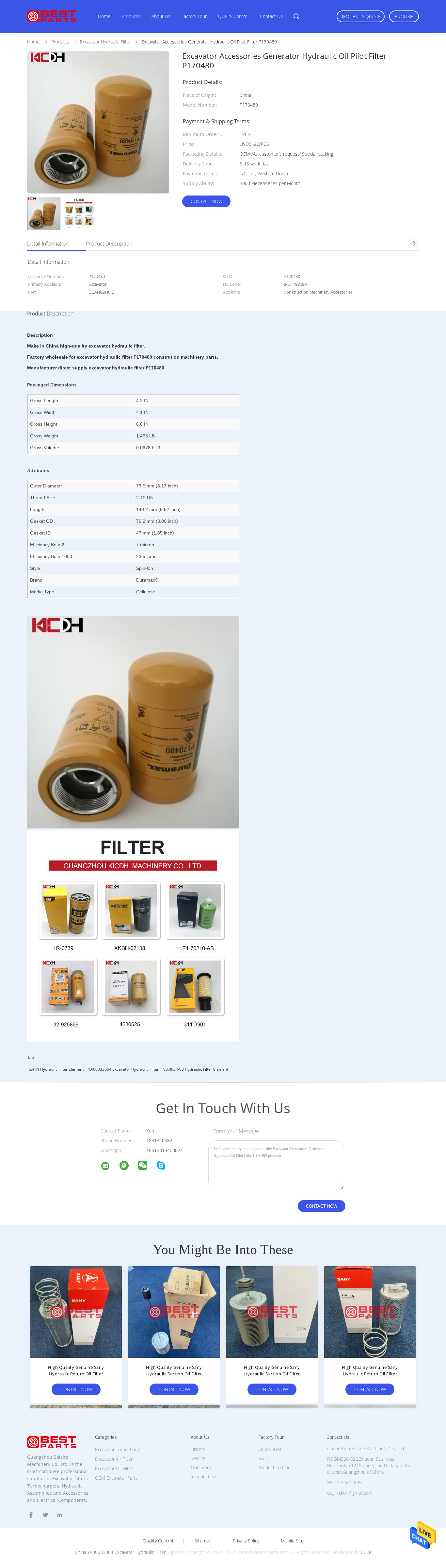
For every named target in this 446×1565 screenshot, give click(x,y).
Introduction (203, 1476)
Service (198, 1458)
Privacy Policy (246, 1541)
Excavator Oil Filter (114, 1468)
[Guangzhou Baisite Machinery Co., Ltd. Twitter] (45, 1515)
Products (131, 16)
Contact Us (271, 16)
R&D (263, 1458)
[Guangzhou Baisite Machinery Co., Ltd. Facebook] (31, 1515)
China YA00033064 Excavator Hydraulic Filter (120, 1552)
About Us (160, 16)
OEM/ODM (270, 1449)
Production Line (275, 1467)
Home (104, 16)
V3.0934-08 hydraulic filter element (195, 1069)
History (198, 1449)
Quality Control (233, 16)
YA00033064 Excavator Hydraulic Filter (123, 1069)
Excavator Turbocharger (119, 1449)
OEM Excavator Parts (116, 1478)
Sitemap (203, 1541)
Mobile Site (292, 1541)
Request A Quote (361, 16)
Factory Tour (194, 16)
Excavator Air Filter (114, 1459)
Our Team (201, 1467)
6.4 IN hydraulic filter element (56, 1069)
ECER (366, 1552)
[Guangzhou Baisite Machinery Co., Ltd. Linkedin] (60, 1515)
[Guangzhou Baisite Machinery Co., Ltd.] (109, 1167)
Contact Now (206, 201)
